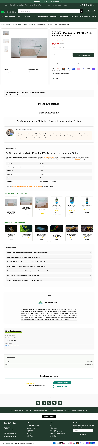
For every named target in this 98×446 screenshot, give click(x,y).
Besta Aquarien (29, 24)
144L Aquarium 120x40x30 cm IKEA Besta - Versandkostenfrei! (41, 211)
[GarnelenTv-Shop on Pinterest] (86, 5)
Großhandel (53, 436)
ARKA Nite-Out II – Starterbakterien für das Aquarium (56, 207)
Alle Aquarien (12, 24)
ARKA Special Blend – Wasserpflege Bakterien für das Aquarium (71, 207)
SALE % (94, 16)
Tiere (19, 16)
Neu (6, 16)
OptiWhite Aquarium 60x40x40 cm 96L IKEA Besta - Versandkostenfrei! (10, 212)
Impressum (30, 436)
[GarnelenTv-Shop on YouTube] (93, 5)
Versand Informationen (33, 425)
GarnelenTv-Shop (10, 443)
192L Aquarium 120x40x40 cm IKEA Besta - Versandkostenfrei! (26, 208)
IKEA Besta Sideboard (48, 157)
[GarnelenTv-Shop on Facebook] (82, 5)
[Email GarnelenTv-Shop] (80, 5)
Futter (35, 16)
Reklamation (30, 430)
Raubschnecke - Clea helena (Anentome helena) (87, 235)
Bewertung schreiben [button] (62, 382)
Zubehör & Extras (85, 16)
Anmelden (83, 434)
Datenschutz (30, 433)
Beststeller (47, 20)
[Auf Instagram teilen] (44, 403)
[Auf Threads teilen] (54, 403)
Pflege (71, 16)
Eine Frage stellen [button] (62, 386)
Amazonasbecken (56, 31)
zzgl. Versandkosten (62, 47)
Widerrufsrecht (31, 428)
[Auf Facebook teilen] (38, 403)
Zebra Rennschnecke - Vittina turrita (71, 235)
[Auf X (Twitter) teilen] (49, 403)
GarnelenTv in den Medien (56, 432)
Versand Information (62, 74)
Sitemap (29, 435)
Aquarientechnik (43, 16)
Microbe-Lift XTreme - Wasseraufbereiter (87, 206)
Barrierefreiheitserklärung (33, 427)
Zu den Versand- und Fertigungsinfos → (16, 94)
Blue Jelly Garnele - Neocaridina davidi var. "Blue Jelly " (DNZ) (41, 236)
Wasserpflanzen (63, 16)
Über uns (52, 427)
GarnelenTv (28, 16)
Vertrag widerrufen (49, 416)
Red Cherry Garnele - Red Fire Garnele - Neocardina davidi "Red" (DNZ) (56, 235)
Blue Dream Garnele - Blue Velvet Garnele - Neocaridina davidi (26, 235)
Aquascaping (53, 16)
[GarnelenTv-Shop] (8, 11)
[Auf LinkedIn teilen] (60, 403)
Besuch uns (53, 430)
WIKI (52, 20)
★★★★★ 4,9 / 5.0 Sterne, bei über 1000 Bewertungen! (48, 1)
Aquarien (12, 16)
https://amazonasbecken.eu (12, 345)
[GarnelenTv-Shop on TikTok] (89, 5)
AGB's (28, 432)
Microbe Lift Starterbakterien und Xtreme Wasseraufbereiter (27, 186)
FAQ (56, 79)
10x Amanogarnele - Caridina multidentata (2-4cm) (11, 235)
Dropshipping (53, 435)
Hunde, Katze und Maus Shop (57, 433)
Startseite (3, 24)
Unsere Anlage (53, 428)
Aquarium (77, 159)
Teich (76, 16)
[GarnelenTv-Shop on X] (91, 5)
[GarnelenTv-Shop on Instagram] (84, 5)
